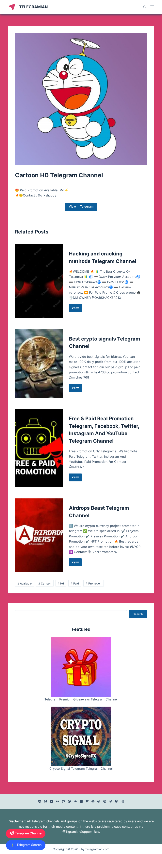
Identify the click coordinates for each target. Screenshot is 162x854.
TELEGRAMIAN (33, 7)
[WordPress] (92, 801)
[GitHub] (63, 801)
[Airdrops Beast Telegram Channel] (39, 535)
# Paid (75, 583)
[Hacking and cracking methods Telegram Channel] (39, 281)
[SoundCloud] (75, 801)
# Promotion (93, 583)
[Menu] (152, 7)
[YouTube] (51, 801)
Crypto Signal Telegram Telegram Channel (81, 768)
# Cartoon (44, 583)
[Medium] (45, 801)
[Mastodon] (116, 801)
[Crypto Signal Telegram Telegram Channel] (81, 736)
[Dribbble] (104, 801)
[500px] (122, 801)
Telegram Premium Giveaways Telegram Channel (81, 699)
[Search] (144, 7)
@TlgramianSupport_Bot (80, 832)
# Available (24, 583)
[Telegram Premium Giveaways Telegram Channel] (81, 667)
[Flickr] (57, 801)
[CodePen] (98, 801)
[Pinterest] (69, 801)
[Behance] (39, 801)
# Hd (61, 583)
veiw (77, 309)
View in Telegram (81, 206)
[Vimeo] (87, 801)
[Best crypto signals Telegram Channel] (39, 363)
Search (138, 614)
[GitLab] (110, 801)
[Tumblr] (81, 801)
